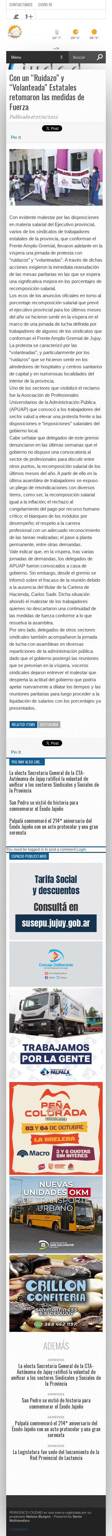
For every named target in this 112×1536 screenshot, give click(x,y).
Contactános (19, 1529)
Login (81, 849)
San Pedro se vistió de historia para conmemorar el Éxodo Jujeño (43, 805)
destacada (49, 724)
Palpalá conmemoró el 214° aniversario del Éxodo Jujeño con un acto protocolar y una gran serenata (53, 826)
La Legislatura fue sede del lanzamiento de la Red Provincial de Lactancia (56, 1455)
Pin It (16, 137)
